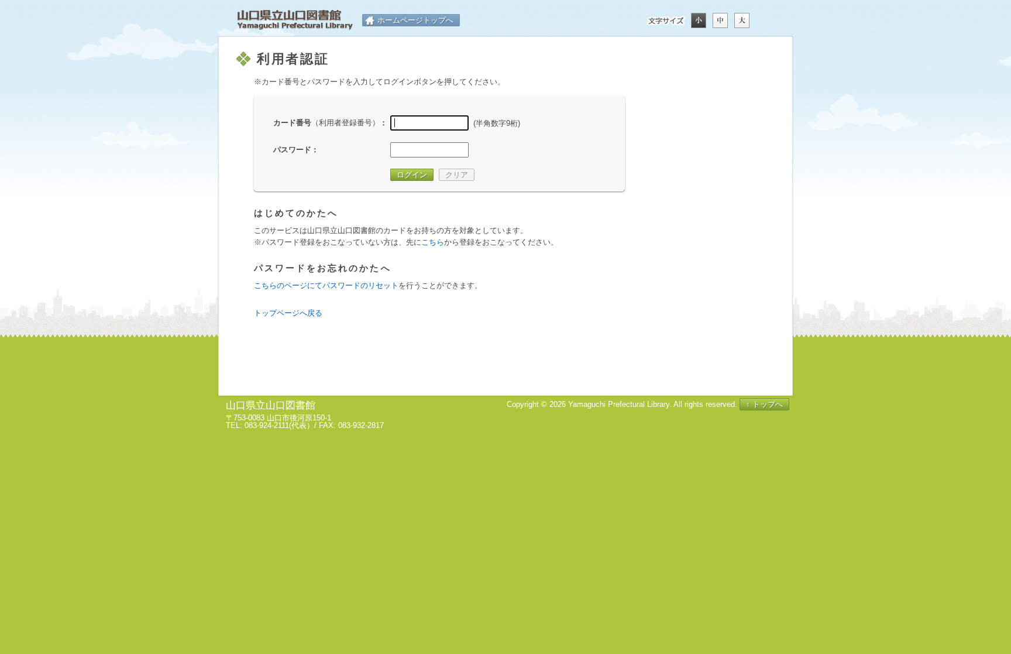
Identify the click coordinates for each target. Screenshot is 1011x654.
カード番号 (326, 122)
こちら (432, 242)
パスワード (292, 149)
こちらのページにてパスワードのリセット (326, 285)
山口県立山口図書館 (294, 20)
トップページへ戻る (288, 313)
